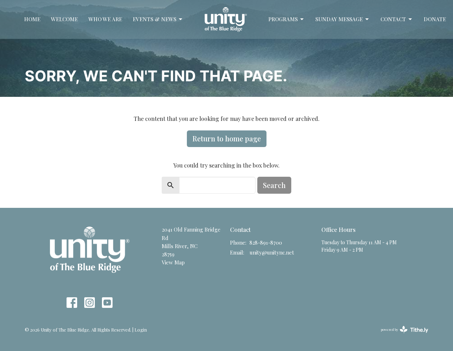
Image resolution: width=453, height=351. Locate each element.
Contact (393, 19)
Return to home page (227, 138)
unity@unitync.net (272, 252)
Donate (435, 19)
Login (140, 330)
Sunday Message (339, 19)
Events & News (154, 19)
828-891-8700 (266, 242)
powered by (400, 335)
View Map (173, 262)
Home (32, 19)
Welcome (64, 19)
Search (274, 185)
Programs (283, 19)
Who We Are (105, 19)
